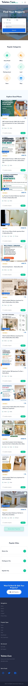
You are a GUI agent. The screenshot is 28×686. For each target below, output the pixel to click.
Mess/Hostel (3, 635)
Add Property (15, 2)
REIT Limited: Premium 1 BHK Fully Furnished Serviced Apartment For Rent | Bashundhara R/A (13, 160)
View (23, 133)
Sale (17, 20)
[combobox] (15, 23)
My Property (3, 649)
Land (2, 630)
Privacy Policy (4, 616)
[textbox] (15, 23)
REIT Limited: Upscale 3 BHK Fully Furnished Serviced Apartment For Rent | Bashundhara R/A (13, 123)
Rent (10, 20)
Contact (2, 613)
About (2, 611)
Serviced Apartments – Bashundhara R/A (12, 267)
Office (2, 627)
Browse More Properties (14, 529)
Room (2, 625)
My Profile (3, 646)
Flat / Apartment (4, 637)
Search (14, 30)
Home (2, 606)
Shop (2, 632)
